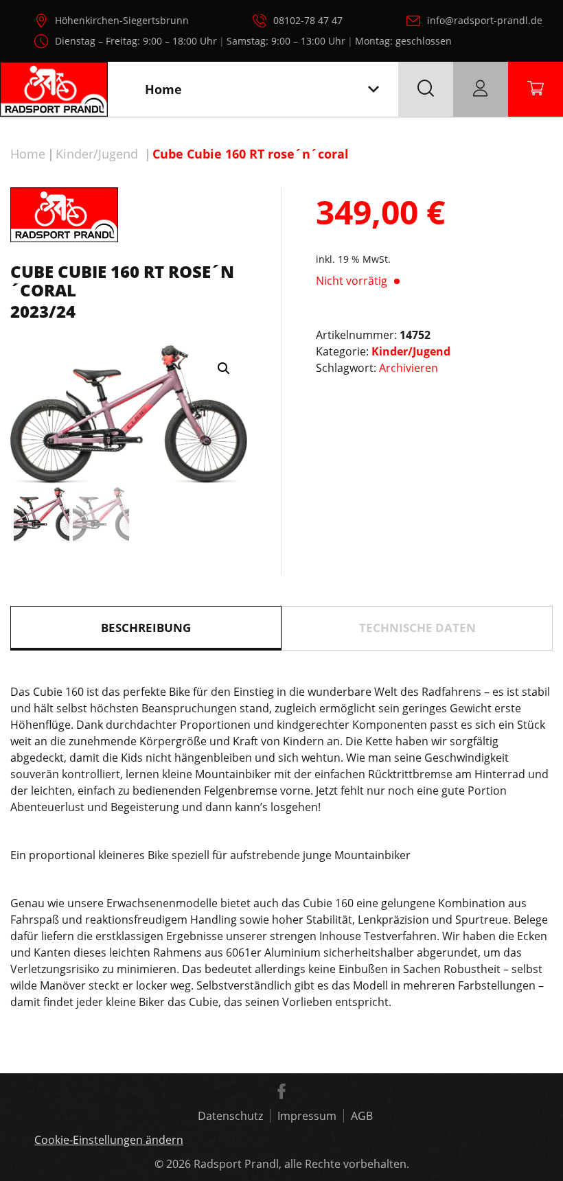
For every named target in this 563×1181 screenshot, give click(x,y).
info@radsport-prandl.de (484, 20)
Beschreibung (146, 627)
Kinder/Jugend (97, 153)
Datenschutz (230, 1115)
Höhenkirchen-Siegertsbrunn (122, 20)
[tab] (146, 628)
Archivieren (408, 367)
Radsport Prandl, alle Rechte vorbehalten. (301, 1163)
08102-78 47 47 (308, 20)
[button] (223, 368)
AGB (362, 1115)
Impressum (306, 1115)
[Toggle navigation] (373, 89)
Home (27, 153)
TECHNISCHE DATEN (417, 627)
